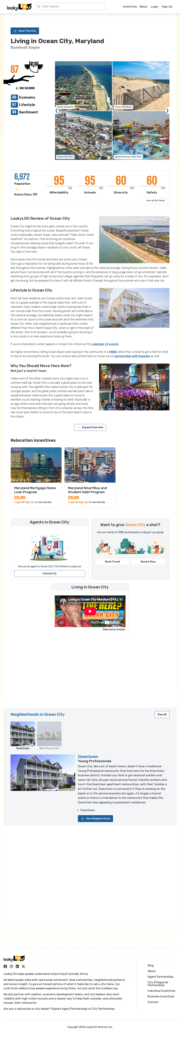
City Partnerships (103, 1008)
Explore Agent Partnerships (69, 1008)
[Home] (19, 7)
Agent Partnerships (160, 976)
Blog (151, 965)
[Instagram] (11, 966)
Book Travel (112, 561)
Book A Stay (148, 561)
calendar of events (105, 344)
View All (162, 714)
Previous (56, 110)
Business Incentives (161, 996)
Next (167, 110)
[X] (23, 966)
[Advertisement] (90, 672)
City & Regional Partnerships (158, 984)
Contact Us (50, 573)
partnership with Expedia (132, 356)
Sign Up (167, 6)
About (143, 6)
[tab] (23, 736)
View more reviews (114, 629)
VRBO (113, 352)
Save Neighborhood (98, 818)
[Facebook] (5, 966)
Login (154, 6)
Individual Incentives (161, 990)
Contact (153, 1002)
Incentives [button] (130, 6)
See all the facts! (156, 200)
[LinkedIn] (17, 966)
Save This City (27, 30)
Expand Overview (92, 427)
